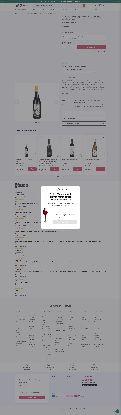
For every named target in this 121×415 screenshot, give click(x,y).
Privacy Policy (62, 226)
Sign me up (65, 222)
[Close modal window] (78, 188)
